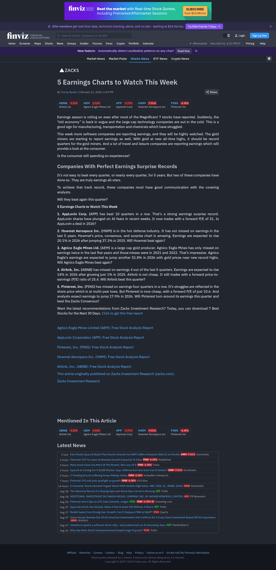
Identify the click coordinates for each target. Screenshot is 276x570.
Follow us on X (155, 552)
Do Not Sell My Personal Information (187, 552)
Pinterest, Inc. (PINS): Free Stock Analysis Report (95, 347)
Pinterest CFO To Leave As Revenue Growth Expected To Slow (106, 459)
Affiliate (71, 552)
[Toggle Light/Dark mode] (226, 35)
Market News (96, 59)
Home (11, 43)
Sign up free (259, 35)
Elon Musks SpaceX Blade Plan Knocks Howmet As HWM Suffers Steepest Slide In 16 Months (125, 454)
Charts (49, 43)
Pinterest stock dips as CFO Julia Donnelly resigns (99, 501)
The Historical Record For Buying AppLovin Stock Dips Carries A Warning (112, 491)
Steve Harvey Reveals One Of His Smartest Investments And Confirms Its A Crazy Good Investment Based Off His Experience (143, 517)
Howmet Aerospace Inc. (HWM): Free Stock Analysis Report (103, 357)
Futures (97, 43)
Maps (37, 43)
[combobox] (93, 35)
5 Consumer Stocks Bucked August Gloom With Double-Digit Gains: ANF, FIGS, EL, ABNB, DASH (126, 485)
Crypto (121, 43)
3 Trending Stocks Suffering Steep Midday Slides (98, 475)
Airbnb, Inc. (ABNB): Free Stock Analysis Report (94, 366)
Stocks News (140, 59)
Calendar (148, 43)
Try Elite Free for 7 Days (202, 26)
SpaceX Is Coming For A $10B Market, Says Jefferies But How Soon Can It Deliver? (118, 470)
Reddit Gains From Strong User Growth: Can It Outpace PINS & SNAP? (111, 512)
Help (262, 43)
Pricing (250, 43)
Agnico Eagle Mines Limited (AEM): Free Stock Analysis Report (105, 328)
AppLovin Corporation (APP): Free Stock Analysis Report (100, 337)
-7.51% (188, 454)
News (60, 43)
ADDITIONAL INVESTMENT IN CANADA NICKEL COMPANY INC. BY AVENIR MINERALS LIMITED (126, 496)
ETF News (160, 59)
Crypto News (180, 59)
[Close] (271, 26)
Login (242, 35)
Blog (120, 552)
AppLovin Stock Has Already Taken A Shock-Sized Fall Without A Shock (111, 506)
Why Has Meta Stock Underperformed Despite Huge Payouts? (106, 530)
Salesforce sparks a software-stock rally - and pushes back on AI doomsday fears (118, 525)
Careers (97, 552)
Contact (110, 552)
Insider (84, 43)
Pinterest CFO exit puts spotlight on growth (95, 480)
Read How (184, 50)
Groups (71, 43)
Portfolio (134, 43)
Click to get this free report (122, 313)
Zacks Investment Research (78, 381)
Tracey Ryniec (69, 92)
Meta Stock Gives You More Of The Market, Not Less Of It (103, 464)
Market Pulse (118, 59)
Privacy (139, 552)
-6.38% (150, 459)
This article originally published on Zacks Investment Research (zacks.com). (116, 374)
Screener (24, 43)
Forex (109, 43)
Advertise (84, 552)
